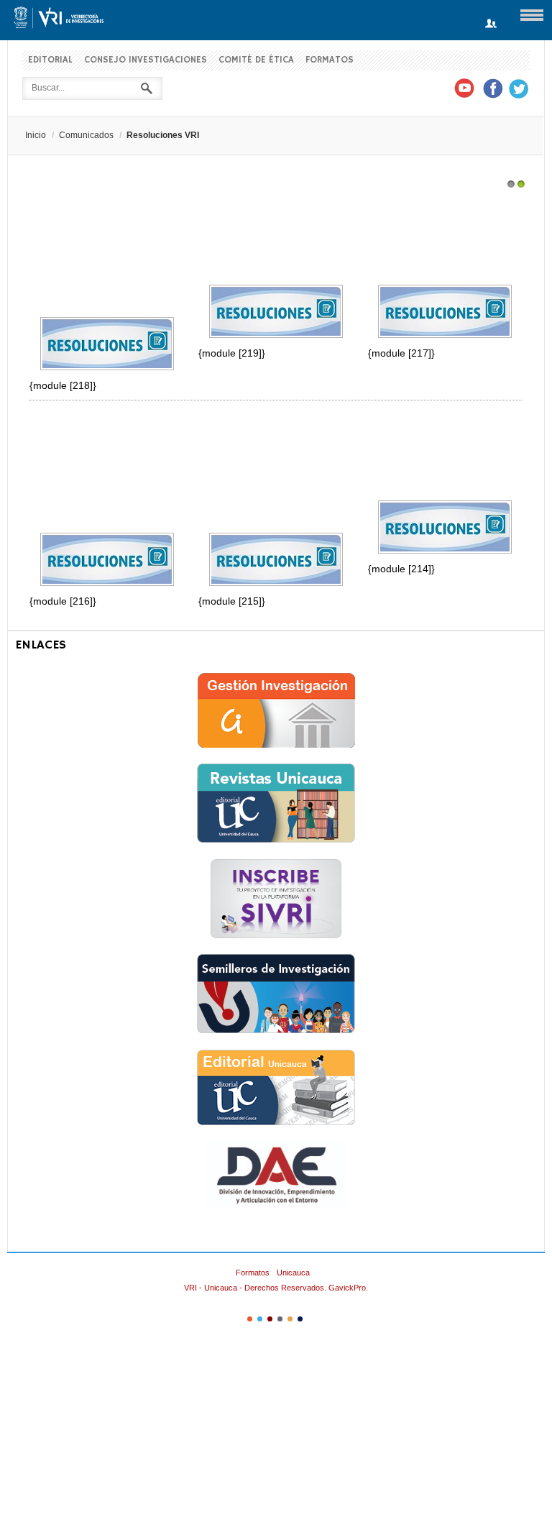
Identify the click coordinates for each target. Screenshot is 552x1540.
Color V (290, 1318)
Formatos (329, 60)
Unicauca (293, 1272)
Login (491, 24)
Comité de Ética (256, 60)
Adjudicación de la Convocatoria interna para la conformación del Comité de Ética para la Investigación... (444, 457)
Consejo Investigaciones (145, 60)
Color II (259, 1318)
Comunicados (86, 135)
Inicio (35, 135)
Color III (269, 1318)
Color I (249, 1318)
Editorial (50, 60)
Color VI (300, 1318)
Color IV (279, 1318)
